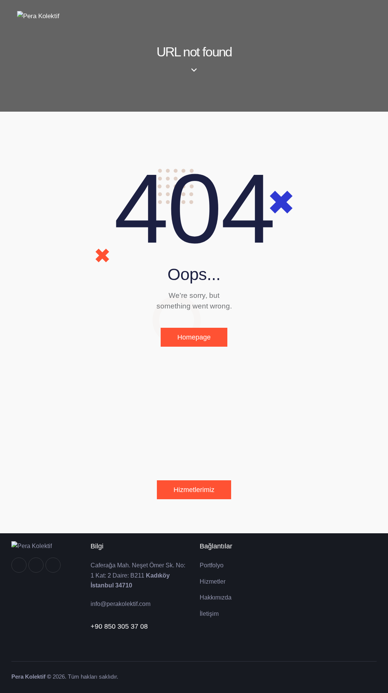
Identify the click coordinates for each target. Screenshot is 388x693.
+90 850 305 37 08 (119, 626)
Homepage (194, 337)
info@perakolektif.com (120, 604)
